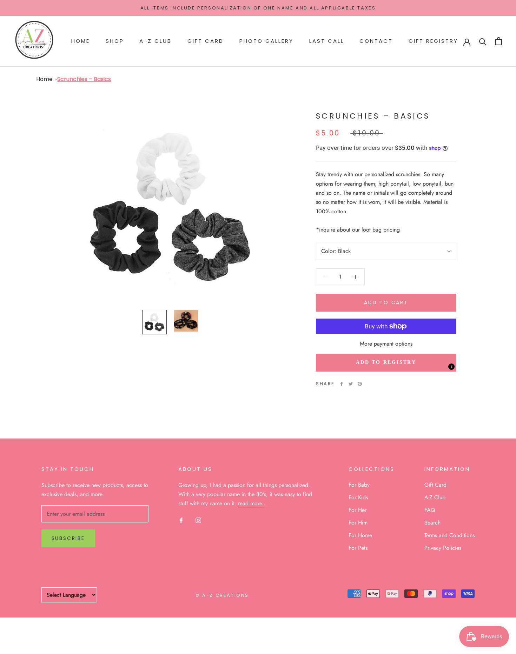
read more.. (251, 503)
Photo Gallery (266, 41)
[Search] (483, 41)
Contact (376, 41)
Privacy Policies (442, 548)
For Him (358, 523)
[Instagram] (198, 520)
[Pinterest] (360, 384)
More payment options (386, 344)
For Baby (359, 485)
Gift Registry (433, 41)
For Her (357, 510)
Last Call (326, 41)
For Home (360, 535)
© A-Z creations (222, 595)
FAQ (429, 510)
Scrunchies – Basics (84, 79)
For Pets (358, 548)
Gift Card (205, 41)
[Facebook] (341, 384)
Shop (115, 41)
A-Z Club (155, 41)
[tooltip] (451, 367)
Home (80, 41)
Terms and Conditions (449, 535)
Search (432, 523)
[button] (386, 363)
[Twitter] (351, 384)
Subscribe (68, 538)
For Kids (358, 497)
